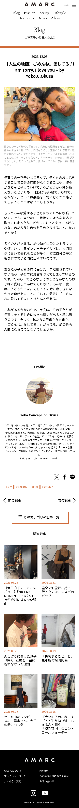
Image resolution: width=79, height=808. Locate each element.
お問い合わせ (47, 781)
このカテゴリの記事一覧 (41, 517)
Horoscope (26, 18)
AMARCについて (13, 770)
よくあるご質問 (12, 781)
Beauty (44, 12)
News (43, 18)
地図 (35, 487)
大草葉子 (48, 487)
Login (66, 5)
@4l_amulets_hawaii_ (46, 458)
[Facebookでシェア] (64, 478)
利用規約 (44, 770)
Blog (16, 12)
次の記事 (64, 500)
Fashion (29, 12)
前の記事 (14, 500)
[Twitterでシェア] (56, 478)
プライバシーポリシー (16, 776)
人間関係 (22, 487)
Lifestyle (59, 12)
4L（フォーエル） (16, 443)
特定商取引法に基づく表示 (54, 776)
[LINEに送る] (72, 478)
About (56, 18)
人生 (9, 487)
